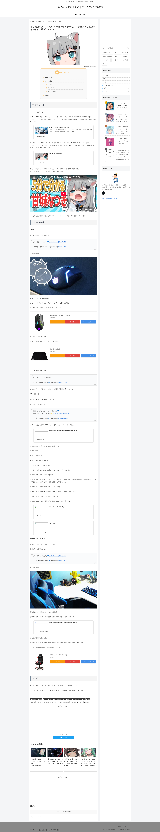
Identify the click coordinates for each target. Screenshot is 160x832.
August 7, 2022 (62, 382)
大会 (84, 699)
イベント (106, 91)
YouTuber (34, 699)
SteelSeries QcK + (55, 349)
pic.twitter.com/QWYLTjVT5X (57, 242)
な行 (89, 699)
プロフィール (48, 77)
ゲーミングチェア (52, 91)
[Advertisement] (63, 719)
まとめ (46, 95)
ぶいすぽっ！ (107, 52)
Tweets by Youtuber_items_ (110, 198)
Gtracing (74, 702)
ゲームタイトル (76, 699)
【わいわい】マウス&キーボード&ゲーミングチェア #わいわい (122, 141)
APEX (125, 56)
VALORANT (61, 699)
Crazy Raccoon (107, 56)
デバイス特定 (48, 81)
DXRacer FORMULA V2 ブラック (60, 655)
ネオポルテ (125, 60)
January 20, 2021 (63, 418)
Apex (40, 699)
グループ (106, 82)
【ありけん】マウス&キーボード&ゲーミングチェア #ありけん (122, 105)
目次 (61, 72)
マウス (50, 84)
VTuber (68, 699)
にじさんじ (106, 60)
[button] (127, 48)
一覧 (45, 699)
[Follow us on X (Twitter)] (103, 193)
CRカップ (56, 702)
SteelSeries (48, 702)
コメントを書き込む (63, 811)
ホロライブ (115, 60)
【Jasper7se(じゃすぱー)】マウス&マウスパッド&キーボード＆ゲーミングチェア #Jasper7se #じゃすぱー (117, 155)
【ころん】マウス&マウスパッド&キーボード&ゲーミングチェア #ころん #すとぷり (122, 130)
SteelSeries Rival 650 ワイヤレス (60, 315)
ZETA (104, 63)
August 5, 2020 (62, 247)
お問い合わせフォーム (124, 826)
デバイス (81, 702)
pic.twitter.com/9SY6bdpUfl (61, 413)
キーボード (51, 88)
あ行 (55, 699)
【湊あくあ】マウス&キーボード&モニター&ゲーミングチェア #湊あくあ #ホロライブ (122, 118)
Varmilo (87, 702)
